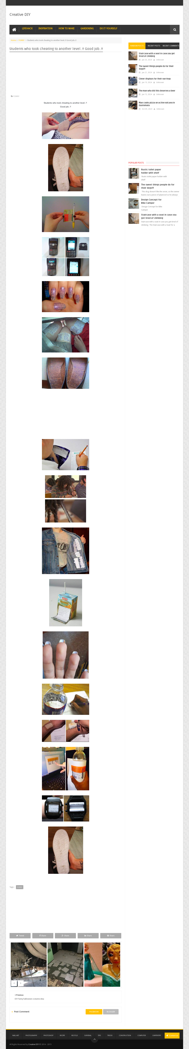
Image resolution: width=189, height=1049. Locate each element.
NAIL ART (15, 1035)
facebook (94, 1012)
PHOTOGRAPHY (31, 1035)
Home (13, 40)
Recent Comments (171, 46)
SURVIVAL (87, 1035)
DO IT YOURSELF (108, 28)
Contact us (173, 1035)
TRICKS (109, 1035)
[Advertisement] (65, 74)
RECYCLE (74, 1035)
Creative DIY (19, 14)
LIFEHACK (27, 28)
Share (43, 936)
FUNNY (22, 40)
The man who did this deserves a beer (157, 91)
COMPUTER (141, 1035)
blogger (111, 1012)
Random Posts (137, 46)
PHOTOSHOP (48, 1035)
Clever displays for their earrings (155, 79)
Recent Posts (154, 46)
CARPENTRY (156, 1035)
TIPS (99, 1035)
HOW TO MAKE (67, 28)
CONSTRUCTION (125, 1035)
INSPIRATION (46, 28)
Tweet (21, 936)
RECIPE (62, 1035)
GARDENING (87, 28)
